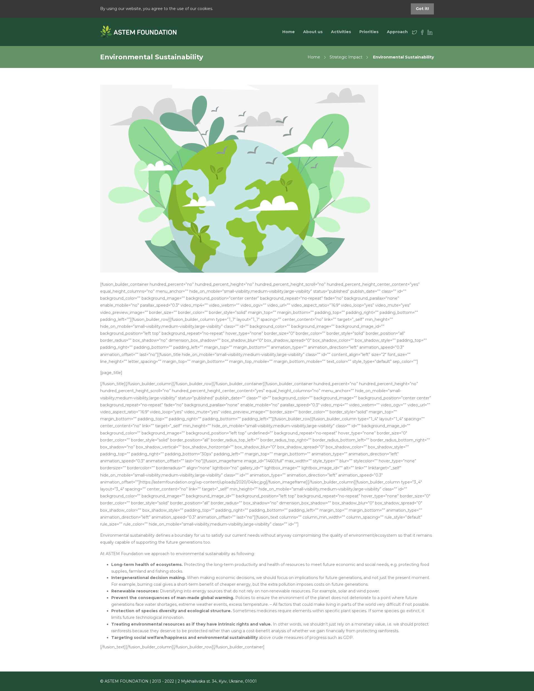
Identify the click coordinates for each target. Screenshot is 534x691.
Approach (397, 31)
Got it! (422, 8)
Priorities (369, 31)
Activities (341, 31)
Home (288, 31)
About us (313, 31)
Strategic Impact (346, 57)
